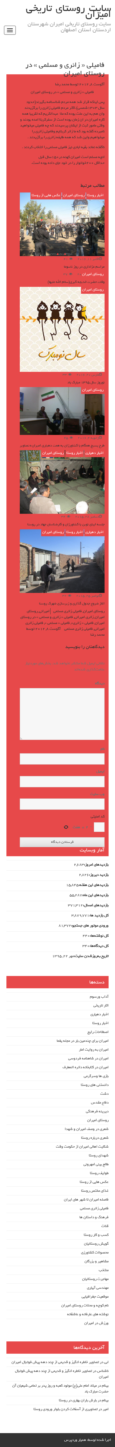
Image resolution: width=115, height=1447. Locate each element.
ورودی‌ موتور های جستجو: (90, 926)
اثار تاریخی (101, 1005)
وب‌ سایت (97, 794)
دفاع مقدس (100, 1102)
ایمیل (100, 771)
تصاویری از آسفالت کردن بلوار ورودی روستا (65, 1409)
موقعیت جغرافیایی (95, 1297)
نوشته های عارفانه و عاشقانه (88, 1314)
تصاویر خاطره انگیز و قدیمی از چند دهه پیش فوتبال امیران (55, 1362)
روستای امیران (74, 195)
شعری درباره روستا (95, 1138)
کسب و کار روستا (96, 1235)
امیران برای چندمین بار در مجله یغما (83, 1041)
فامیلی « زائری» (82, 623)
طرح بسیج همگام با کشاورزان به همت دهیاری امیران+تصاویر (62, 445)
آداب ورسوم (99, 997)
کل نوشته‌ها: (99, 936)
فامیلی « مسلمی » (57, 623)
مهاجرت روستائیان (95, 1279)
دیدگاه (99, 683)
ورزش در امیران (96, 1323)
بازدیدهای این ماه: (95, 895)
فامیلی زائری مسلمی (67, 611)
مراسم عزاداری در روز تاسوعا (84, 266)
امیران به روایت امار (94, 1050)
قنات (105, 1226)
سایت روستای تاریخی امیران (68, 11)
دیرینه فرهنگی (97, 1111)
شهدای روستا (99, 1155)
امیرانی (44, 611)
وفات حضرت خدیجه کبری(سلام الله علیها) (76, 282)
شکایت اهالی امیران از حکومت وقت (82, 1147)
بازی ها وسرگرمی (96, 1076)
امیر (106, 1409)
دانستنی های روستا (95, 1085)
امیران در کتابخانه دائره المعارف (86, 1067)
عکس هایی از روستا (46, 195)
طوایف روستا (99, 1173)
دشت (104, 1094)
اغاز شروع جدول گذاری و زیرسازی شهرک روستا (72, 603)
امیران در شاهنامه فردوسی (88, 1058)
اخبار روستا (95, 195)
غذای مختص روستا (95, 1191)
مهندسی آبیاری (98, 1288)
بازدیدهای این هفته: (94, 885)
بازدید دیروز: (99, 875)
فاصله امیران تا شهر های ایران (86, 1200)
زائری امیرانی (84, 617)
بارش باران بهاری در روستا (78, 1400)
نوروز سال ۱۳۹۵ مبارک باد (86, 382)
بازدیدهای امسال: (96, 905)
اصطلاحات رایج (98, 1032)
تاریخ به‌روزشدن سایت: (91, 956)
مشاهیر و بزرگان (97, 1261)
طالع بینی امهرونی (96, 1164)
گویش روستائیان (96, 1244)
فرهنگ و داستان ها (94, 1217)
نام (103, 749)
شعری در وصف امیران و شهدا (87, 1129)
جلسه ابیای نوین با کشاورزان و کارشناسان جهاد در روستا (66, 524)
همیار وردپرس (75, 1440)
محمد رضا (62, 84)
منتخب (104, 1270)
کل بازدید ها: (99, 916)
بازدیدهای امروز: (96, 865)
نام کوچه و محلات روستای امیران (85, 1305)
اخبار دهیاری (94, 453)
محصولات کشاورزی (95, 1252)
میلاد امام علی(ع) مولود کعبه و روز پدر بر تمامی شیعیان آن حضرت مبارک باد (60, 1389)
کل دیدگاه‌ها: (99, 946)
